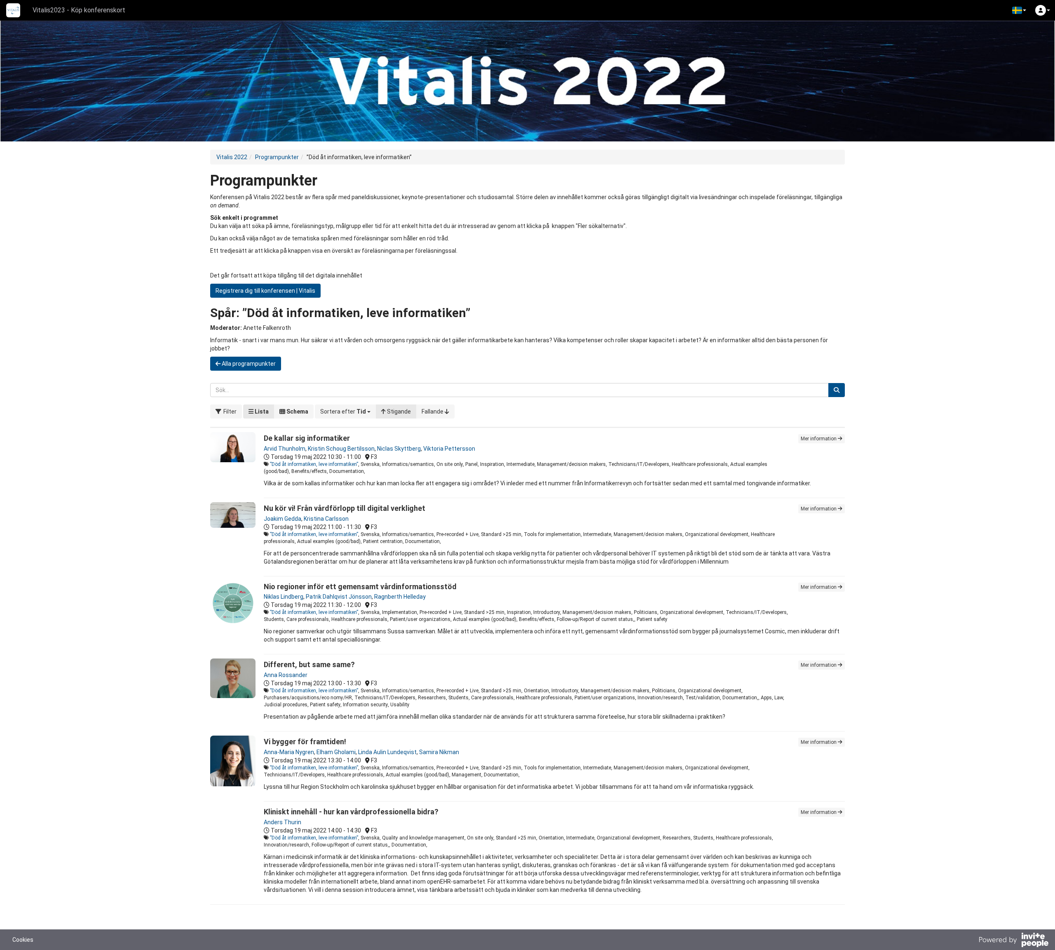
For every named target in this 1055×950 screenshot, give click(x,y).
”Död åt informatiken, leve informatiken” (314, 464)
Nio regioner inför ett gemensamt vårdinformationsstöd (360, 586)
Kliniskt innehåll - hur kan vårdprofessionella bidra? (351, 811)
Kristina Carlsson (326, 518)
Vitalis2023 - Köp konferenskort (79, 10)
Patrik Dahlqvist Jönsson (339, 596)
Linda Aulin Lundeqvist (387, 752)
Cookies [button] (22, 939)
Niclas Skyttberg (399, 448)
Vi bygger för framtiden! (305, 741)
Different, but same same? (309, 664)
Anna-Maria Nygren (289, 752)
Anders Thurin (282, 822)
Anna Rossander (285, 675)
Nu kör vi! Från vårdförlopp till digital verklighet (344, 508)
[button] (1019, 10)
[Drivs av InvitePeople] (1013, 941)
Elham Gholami (336, 752)
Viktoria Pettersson (449, 448)
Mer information (819, 439)
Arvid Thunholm (284, 448)
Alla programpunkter (248, 363)
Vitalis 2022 (231, 157)
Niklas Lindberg (283, 596)
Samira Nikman (439, 752)
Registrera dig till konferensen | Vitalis (265, 290)
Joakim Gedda (282, 518)
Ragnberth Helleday (400, 596)
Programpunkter (277, 157)
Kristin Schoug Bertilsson (341, 448)
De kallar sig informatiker (307, 438)
